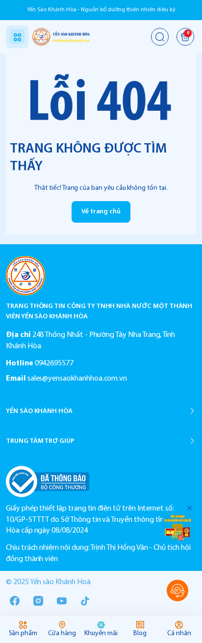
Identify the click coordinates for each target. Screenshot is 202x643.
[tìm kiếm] (160, 37)
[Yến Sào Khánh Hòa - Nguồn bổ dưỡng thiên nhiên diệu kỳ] (61, 37)
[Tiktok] (85, 601)
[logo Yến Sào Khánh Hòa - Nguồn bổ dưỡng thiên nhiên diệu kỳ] (101, 275)
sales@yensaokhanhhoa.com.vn (77, 379)
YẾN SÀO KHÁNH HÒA (39, 411)
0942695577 (54, 363)
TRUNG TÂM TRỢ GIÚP (40, 441)
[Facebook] (15, 601)
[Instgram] (38, 601)
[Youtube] (62, 601)
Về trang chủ (101, 211)
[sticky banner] (177, 527)
